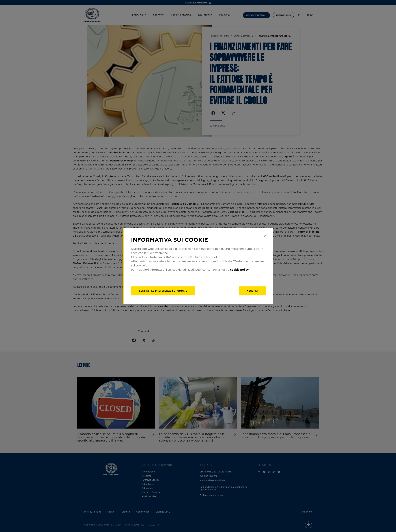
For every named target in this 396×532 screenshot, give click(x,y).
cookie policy (239, 269)
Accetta (252, 291)
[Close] (265, 236)
